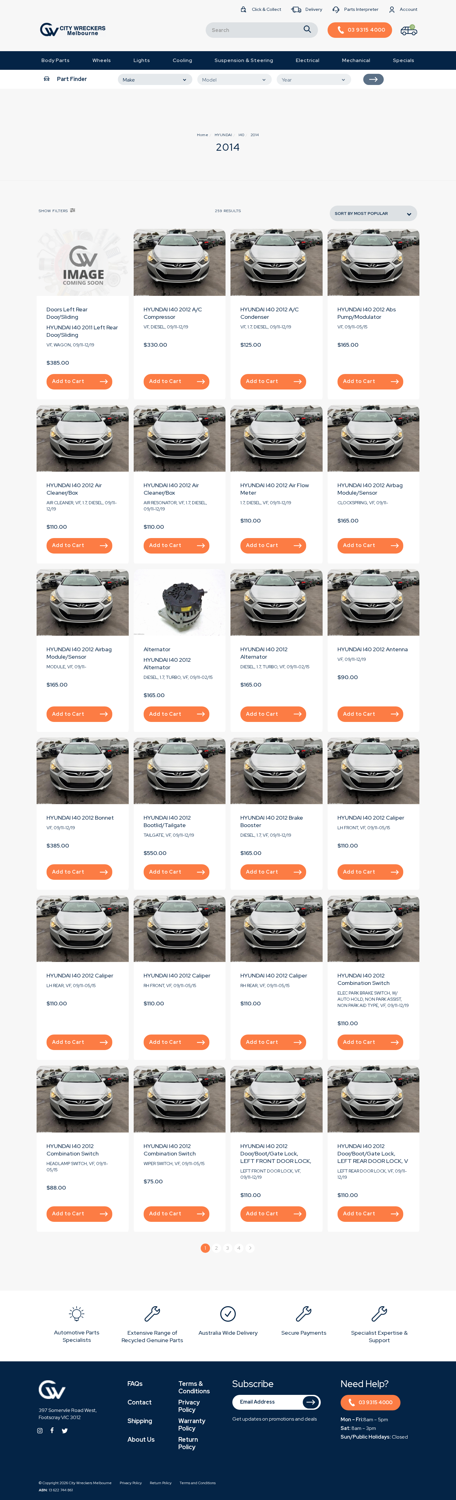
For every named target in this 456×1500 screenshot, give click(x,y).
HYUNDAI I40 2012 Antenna (373, 649)
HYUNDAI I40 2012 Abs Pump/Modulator (367, 313)
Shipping (139, 1421)
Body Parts (56, 60)
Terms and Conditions (198, 1482)
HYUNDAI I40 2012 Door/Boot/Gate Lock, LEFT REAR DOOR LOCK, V (373, 1153)
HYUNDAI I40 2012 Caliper (371, 817)
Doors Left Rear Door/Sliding (67, 313)
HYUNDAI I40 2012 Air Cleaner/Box (74, 489)
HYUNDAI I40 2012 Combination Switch (364, 979)
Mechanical (356, 60)
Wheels (101, 60)
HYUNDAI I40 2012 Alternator (167, 663)
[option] (76, 1326)
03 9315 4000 (375, 1402)
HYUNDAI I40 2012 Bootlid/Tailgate (167, 821)
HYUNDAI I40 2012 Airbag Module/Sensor (370, 489)
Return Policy (188, 1443)
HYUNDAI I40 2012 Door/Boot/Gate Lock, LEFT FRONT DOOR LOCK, (275, 1153)
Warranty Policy (191, 1424)
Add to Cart (68, 381)
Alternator (157, 649)
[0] (403, 36)
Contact (139, 1402)
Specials (403, 60)
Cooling (182, 60)
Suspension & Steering (244, 60)
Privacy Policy (189, 1406)
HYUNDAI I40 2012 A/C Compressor (173, 313)
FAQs (135, 1384)
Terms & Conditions (194, 1387)
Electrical (308, 60)
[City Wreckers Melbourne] (72, 29)
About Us (141, 1439)
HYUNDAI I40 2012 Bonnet (80, 817)
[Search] (307, 30)
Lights (142, 60)
